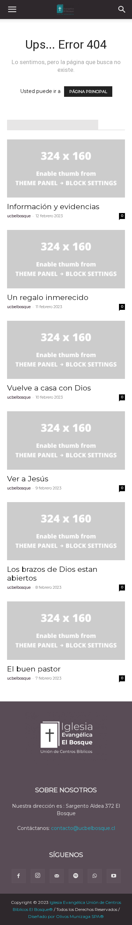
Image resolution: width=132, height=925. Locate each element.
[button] (12, 9)
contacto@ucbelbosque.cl (83, 828)
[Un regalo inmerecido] (66, 259)
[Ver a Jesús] (66, 440)
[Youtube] (114, 876)
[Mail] (57, 876)
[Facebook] (19, 876)
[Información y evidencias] (66, 168)
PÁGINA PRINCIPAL (88, 91)
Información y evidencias (53, 206)
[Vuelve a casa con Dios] (66, 350)
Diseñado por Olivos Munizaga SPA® (66, 916)
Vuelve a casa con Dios (49, 387)
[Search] (122, 9)
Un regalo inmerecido (47, 297)
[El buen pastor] (66, 630)
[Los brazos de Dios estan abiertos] (66, 531)
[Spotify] (76, 876)
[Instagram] (38, 876)
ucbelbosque (19, 215)
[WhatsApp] (95, 876)
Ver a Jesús (27, 478)
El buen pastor (34, 668)
